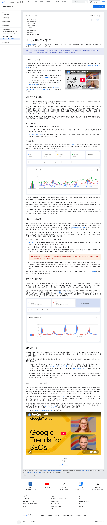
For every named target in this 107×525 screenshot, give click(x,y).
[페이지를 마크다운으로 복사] (53, 40)
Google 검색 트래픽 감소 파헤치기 (58, 366)
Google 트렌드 (30, 44)
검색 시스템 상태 (55, 503)
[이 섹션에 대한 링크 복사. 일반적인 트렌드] (37, 123)
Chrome (50, 515)
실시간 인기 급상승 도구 (35, 134)
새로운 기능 (48, 2)
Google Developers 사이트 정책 (35, 472)
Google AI (78, 515)
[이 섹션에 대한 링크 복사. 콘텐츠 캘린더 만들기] (44, 279)
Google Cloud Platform (67, 515)
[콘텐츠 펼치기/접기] (36, 20)
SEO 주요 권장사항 (91, 271)
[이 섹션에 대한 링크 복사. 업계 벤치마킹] (38, 348)
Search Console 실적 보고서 (78, 227)
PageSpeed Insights (84, 503)
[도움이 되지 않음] (99, 16)
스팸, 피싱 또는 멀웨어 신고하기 (30, 503)
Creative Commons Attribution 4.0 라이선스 (52, 470)
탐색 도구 (47, 77)
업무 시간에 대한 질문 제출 (29, 501)
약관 (24, 521)
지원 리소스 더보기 (27, 506)
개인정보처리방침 (30, 521)
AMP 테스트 (82, 506)
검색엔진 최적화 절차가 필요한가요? (59, 498)
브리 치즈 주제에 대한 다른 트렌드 (61, 292)
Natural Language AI (50, 407)
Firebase (57, 515)
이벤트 (57, 2)
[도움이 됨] (97, 16)
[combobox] (80, 1)
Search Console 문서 (56, 506)
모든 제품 (86, 515)
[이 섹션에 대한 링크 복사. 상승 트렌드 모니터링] (44, 97)
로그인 (103, 2)
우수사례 (64, 2)
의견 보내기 (96, 20)
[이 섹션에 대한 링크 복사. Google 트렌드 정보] (43, 60)
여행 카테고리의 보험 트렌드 (80, 369)
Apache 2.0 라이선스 (84, 470)
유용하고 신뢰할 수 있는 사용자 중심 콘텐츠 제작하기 (54, 52)
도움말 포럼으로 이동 (28, 498)
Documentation (7, 7)
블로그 (41, 2)
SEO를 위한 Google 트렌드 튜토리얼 (44, 410)
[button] (10, 14)
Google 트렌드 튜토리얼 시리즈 (41, 89)
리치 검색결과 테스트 (84, 501)
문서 (29, 2)
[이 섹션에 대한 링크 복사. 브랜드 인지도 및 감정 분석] (48, 384)
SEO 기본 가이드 (55, 501)
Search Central (17, 2)
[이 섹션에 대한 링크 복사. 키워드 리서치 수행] (42, 219)
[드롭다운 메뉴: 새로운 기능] (53, 2)
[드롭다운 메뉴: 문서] (32, 2)
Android (42, 515)
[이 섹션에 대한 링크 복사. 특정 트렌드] (35, 141)
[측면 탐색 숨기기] (18, 522)
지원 (36, 2)
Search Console (99, 7)
